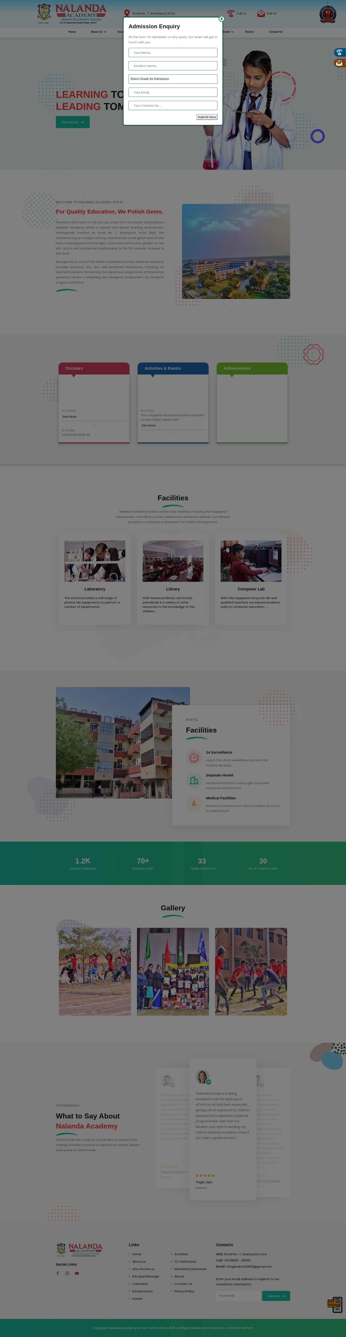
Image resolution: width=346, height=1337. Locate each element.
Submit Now (207, 117)
